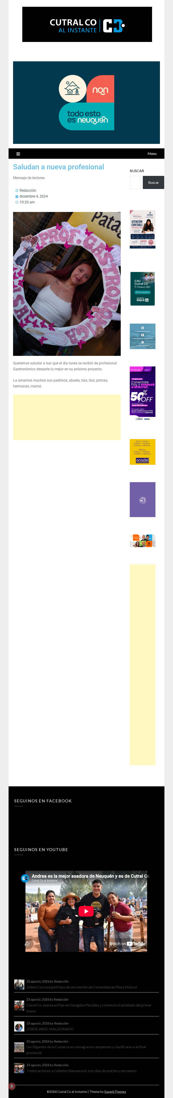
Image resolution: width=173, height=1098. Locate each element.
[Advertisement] (67, 417)
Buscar (137, 170)
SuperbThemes (115, 1091)
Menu (152, 153)
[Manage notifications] (11, 1086)
